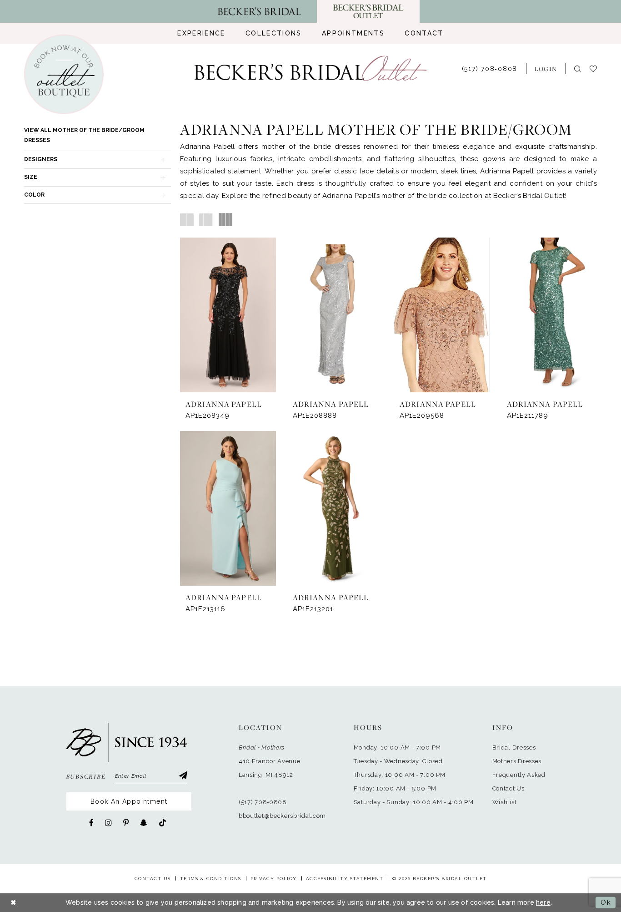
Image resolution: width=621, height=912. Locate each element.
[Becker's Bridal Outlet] (311, 68)
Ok (606, 902)
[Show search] (578, 68)
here (543, 902)
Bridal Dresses (514, 747)
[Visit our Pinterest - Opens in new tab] (126, 823)
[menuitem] (201, 33)
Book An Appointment (129, 801)
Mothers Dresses (517, 761)
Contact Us (508, 788)
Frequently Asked (519, 774)
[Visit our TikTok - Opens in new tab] (162, 823)
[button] (546, 68)
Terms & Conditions (210, 878)
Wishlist (504, 802)
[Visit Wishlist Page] (598, 68)
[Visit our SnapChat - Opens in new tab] (143, 823)
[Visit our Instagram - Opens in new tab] (108, 823)
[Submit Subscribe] (183, 776)
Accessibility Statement (345, 878)
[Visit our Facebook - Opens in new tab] (91, 823)
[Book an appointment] (63, 74)
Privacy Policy (273, 878)
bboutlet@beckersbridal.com (282, 815)
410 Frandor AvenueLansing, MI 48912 (269, 768)
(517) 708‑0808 (263, 802)
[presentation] (228, 315)
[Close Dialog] (13, 903)
